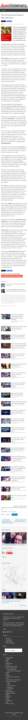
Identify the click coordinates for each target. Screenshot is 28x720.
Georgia (17, 300)
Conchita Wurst (17, 296)
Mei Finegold (22, 297)
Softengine (15, 298)
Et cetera (8, 665)
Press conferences (11, 685)
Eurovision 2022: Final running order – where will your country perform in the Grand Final (18, 345)
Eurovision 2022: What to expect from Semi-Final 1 (17, 393)
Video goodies (10, 688)
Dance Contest (9, 663)
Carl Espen (11, 296)
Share (10, 21)
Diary (8, 682)
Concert (7, 662)
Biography (8, 659)
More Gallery (22, 605)
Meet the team (9, 641)
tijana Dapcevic (7, 299)
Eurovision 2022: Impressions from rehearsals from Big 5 (18, 448)
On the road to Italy (11, 669)
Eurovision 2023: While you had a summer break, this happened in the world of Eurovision (16, 290)
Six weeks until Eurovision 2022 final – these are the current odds (7, 521)
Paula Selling (5, 298)
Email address (4, 511)
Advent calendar (9, 657)
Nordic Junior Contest (10, 693)
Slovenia (7, 303)
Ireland (24, 300)
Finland (13, 300)
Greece (21, 300)
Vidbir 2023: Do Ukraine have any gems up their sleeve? (18, 411)
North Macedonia (14, 301)
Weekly (8, 514)
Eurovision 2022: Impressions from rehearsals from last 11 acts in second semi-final (19, 458)
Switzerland (11, 303)
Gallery (7, 673)
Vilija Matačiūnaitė (21, 299)
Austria (6, 300)
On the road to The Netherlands (14, 671)
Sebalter (10, 298)
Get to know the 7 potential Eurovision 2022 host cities (17, 419)
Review (7, 699)
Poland (23, 301)
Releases (8, 697)
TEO (18, 298)
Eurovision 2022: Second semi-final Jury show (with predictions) (18, 374)
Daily (3, 514)
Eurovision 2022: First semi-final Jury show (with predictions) (19, 402)
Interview (8, 675)
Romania (3, 303)
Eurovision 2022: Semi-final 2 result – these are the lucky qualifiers (18, 355)
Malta (9, 301)
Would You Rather (10, 703)
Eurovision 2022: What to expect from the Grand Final (19, 327)
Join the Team (9, 640)
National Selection (10, 691)
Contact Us (8, 638)
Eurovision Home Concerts (11, 666)
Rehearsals (9, 687)
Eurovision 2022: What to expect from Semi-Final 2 (19, 364)
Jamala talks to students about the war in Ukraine (18, 487)
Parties (8, 684)
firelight (5, 297)
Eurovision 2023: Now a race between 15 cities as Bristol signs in (18, 429)
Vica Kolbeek (23, 490)
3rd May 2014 (4, 295)
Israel (2, 301)
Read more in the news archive (20, 506)
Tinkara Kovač (14, 299)
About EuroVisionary (10, 643)
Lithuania (6, 301)
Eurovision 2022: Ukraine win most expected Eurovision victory (18, 439)
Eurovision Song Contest (19, 24)
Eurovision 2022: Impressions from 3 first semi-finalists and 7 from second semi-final (18, 468)
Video (7, 702)
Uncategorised (9, 700)
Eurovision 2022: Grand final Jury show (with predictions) (18, 336)
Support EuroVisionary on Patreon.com (12, 276)
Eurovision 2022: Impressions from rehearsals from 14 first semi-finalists (18, 478)
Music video (8, 690)
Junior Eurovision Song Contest (13, 676)
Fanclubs (8, 672)
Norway (19, 301)
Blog (7, 660)
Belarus (10, 300)
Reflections (8, 696)
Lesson (7, 678)
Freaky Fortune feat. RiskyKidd (13, 297)
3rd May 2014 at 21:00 (8, 24)
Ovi (1, 298)
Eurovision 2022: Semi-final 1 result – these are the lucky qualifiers (18, 384)
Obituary (8, 694)
